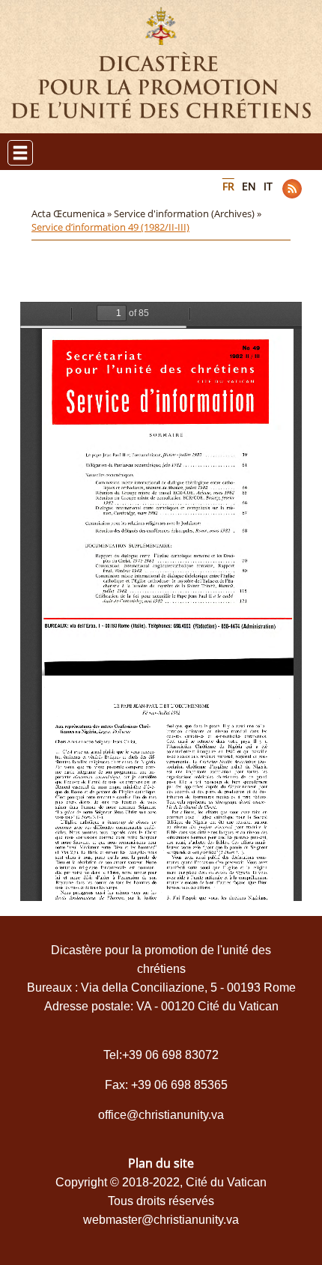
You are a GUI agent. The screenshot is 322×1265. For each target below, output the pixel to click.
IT (268, 186)
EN (249, 186)
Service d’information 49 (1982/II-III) (110, 227)
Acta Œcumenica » (72, 213)
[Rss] (292, 188)
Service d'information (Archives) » (189, 213)
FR (228, 186)
